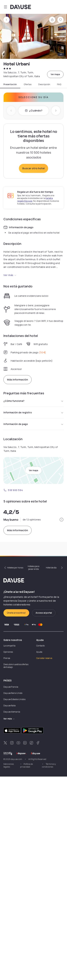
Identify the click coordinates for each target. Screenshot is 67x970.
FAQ (59, 84)
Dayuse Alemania (11, 711)
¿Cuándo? (35, 110)
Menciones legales (8, 765)
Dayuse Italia (9, 705)
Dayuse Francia (10, 686)
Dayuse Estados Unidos (14, 699)
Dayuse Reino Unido (12, 693)
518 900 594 (15, 490)
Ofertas (27, 84)
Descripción (44, 84)
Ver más (8, 275)
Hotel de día (51, 567)
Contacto (40, 645)
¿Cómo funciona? (13, 400)
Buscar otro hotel (33, 168)
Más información (17, 379)
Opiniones (8, 651)
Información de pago (15, 424)
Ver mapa (55, 74)
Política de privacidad (26, 765)
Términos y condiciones (49, 765)
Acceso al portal (44, 612)
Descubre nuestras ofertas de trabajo (15, 666)
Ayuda (39, 651)
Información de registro (17, 412)
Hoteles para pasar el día (33, 567)
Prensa (6, 658)
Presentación (10, 84)
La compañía (9, 645)
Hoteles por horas (15, 567)
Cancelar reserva (44, 658)
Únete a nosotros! (16, 612)
